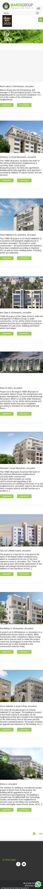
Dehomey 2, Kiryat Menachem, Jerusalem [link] (17, 468)
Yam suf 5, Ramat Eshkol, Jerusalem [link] (15, 550)
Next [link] (40, 833)
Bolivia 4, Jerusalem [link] (8, 784)
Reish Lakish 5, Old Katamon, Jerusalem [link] (17, 86)
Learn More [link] (6, 105)
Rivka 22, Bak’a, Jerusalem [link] (11, 388)
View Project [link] (24, 105)
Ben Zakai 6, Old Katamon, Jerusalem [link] (15, 312)
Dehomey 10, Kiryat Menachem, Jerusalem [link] (18, 157)
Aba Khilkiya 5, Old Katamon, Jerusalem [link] (16, 628)
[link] (17, 6)
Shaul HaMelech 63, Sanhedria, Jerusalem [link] (18, 235)
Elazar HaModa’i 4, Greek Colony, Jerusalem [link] (18, 706)
